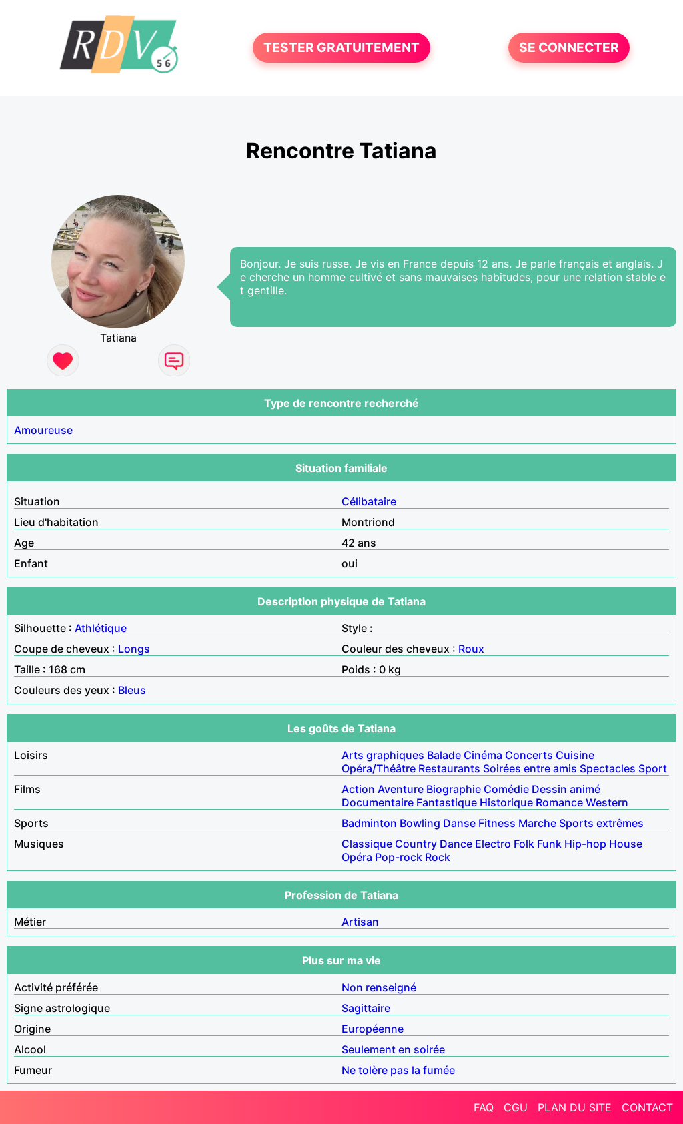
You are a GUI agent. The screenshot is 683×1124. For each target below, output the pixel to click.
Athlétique (101, 628)
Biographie (453, 789)
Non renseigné (379, 987)
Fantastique (446, 802)
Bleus (132, 690)
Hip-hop (585, 843)
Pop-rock (398, 857)
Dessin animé (566, 789)
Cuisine (575, 755)
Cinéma (483, 755)
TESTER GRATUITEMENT (341, 48)
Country (416, 843)
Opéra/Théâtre (379, 768)
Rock (437, 857)
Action (358, 789)
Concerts (529, 755)
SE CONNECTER (569, 48)
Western (607, 802)
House (625, 843)
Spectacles (608, 768)
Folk (524, 843)
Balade (444, 755)
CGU (516, 1107)
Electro (493, 843)
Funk (549, 843)
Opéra (357, 857)
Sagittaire (366, 1008)
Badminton (369, 823)
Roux (471, 648)
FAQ (484, 1107)
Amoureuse (43, 430)
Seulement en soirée (393, 1049)
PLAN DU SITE (575, 1107)
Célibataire (369, 501)
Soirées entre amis (530, 768)
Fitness (497, 823)
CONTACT (647, 1107)
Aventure (401, 789)
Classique (367, 843)
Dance (456, 843)
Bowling (420, 823)
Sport (652, 768)
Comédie (506, 789)
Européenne (373, 1028)
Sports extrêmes (601, 823)
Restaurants (449, 768)
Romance (559, 802)
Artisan (360, 921)
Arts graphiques (383, 755)
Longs (134, 648)
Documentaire (378, 802)
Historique (506, 802)
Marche (537, 823)
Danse (459, 823)
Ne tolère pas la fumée (398, 1070)
